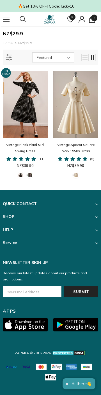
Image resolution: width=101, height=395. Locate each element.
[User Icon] (82, 19)
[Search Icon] (28, 19)
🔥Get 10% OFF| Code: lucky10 (46, 6)
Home (8, 43)
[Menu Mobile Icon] (6, 19)
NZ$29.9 (25, 43)
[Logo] (49, 19)
